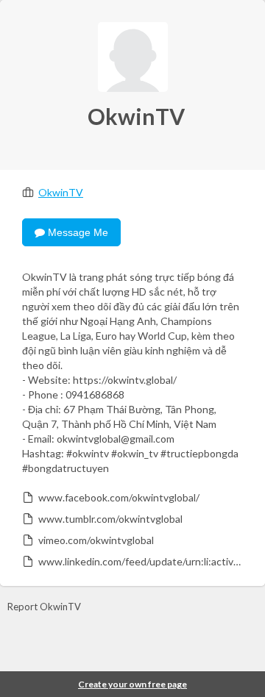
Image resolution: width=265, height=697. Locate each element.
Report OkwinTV (44, 606)
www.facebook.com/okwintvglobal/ (118, 497)
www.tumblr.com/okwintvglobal (110, 518)
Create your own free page (132, 684)
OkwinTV (60, 192)
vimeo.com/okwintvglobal (96, 540)
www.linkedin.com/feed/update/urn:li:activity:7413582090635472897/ (139, 561)
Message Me (76, 232)
